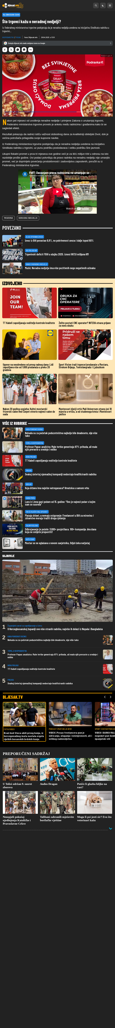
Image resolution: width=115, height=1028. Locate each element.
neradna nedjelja (28, 239)
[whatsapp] (17, 49)
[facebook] (4, 49)
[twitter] (11, 49)
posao (18, 37)
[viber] (24, 49)
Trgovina (8, 239)
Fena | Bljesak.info (30, 37)
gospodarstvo (8, 37)
